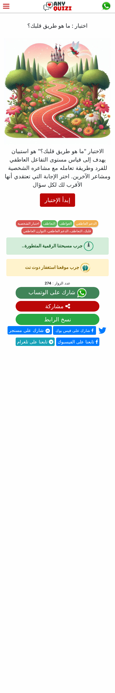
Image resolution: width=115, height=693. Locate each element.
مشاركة (55, 306)
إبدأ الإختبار (57, 200)
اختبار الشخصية (28, 223)
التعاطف (49, 223)
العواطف (65, 223)
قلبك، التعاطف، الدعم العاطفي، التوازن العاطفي (57, 231)
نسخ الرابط (57, 319)
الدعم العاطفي (86, 223)
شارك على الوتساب (52, 292)
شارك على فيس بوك (73, 330)
